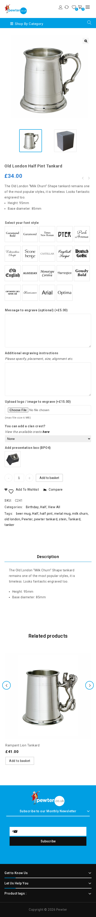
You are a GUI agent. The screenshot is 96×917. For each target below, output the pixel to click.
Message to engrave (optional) (36, 310)
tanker (9, 525)
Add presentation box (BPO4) (28, 448)
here (45, 432)
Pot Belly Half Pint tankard (82, 178)
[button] (86, 41)
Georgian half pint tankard (88, 178)
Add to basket (49, 478)
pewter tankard (45, 519)
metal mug (62, 513)
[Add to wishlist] (39, 681)
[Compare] (48, 681)
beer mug (23, 513)
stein (63, 519)
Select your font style (22, 223)
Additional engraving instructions (31, 353)
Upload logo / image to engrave (38, 401)
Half (43, 507)
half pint (46, 513)
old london (12, 519)
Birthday (32, 507)
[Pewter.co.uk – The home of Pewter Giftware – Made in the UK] (15, 8)
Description (48, 556)
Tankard (74, 519)
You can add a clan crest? (25, 426)
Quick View (56, 681)
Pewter (27, 519)
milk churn (80, 513)
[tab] (48, 557)
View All (54, 507)
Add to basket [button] (19, 761)
